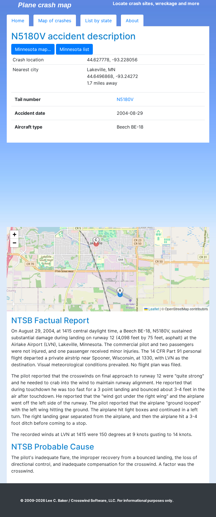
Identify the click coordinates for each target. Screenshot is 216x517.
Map (54, 20)
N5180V (125, 99)
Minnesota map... (33, 49)
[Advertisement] (108, 184)
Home (18, 20)
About (132, 20)
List (98, 20)
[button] (14, 234)
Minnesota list (74, 49)
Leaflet (153, 308)
